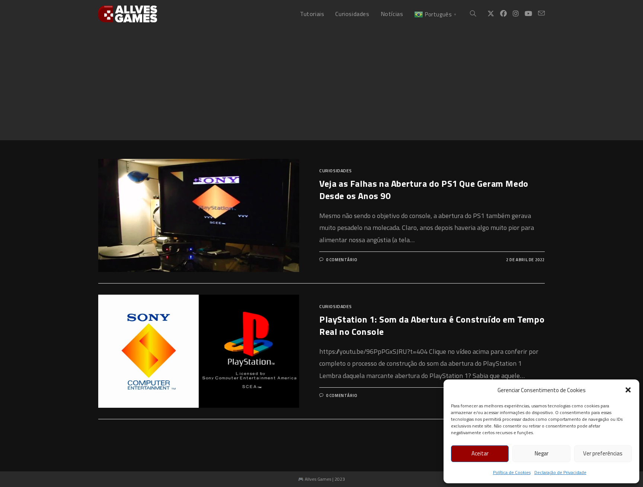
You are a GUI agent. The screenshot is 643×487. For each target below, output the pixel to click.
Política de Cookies (512, 472)
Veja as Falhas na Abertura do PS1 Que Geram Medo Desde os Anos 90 (423, 190)
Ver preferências (603, 453)
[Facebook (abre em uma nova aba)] (503, 13)
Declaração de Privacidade (560, 472)
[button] (628, 390)
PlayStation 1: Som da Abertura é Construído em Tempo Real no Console (431, 326)
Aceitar (480, 453)
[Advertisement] (321, 84)
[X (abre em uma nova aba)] (490, 13)
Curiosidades (335, 170)
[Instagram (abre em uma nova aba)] (516, 13)
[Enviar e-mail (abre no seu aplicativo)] (541, 13)
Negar (541, 453)
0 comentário (342, 260)
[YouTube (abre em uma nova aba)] (528, 13)
